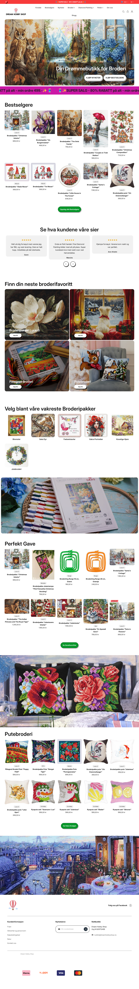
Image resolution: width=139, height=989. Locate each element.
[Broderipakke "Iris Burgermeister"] (43, 122)
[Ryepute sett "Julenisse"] (69, 791)
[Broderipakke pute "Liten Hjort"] (17, 791)
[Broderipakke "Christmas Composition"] (122, 127)
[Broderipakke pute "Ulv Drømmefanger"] (122, 175)
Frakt (9, 927)
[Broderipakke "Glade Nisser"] (17, 172)
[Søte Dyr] (43, 425)
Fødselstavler (69, 439)
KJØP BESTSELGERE (115, 78)
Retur (9, 939)
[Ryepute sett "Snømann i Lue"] (43, 791)
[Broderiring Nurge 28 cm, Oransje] (95, 561)
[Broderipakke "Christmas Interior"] (17, 120)
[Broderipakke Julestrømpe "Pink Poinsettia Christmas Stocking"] (43, 565)
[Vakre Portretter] (96, 425)
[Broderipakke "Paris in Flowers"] (122, 611)
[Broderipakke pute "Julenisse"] (122, 751)
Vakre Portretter (96, 439)
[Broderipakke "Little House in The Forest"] (69, 175)
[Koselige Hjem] (122, 425)
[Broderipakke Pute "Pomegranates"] (69, 751)
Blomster (16, 439)
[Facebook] (6, 2)
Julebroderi (16, 469)
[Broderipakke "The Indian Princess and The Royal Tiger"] (17, 606)
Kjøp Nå (15, 335)
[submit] (86, 929)
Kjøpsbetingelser (13, 935)
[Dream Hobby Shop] (16, 11)
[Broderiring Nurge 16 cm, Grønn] (69, 561)
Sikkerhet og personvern (16, 931)
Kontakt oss (11, 943)
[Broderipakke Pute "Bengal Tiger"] (43, 751)
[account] (132, 12)
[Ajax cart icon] (128, 12)
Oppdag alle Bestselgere (69, 209)
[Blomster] (16, 425)
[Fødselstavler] (69, 425)
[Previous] (66, 264)
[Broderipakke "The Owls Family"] (69, 123)
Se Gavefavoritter (69, 645)
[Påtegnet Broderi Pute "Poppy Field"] (17, 751)
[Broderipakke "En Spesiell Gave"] (95, 611)
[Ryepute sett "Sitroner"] (122, 791)
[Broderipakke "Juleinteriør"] (69, 608)
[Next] (73, 264)
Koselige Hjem (122, 439)
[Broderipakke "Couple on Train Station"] (95, 128)
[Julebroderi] (16, 455)
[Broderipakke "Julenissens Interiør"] (43, 608)
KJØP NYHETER (93, 78)
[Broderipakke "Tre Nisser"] (43, 172)
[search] (123, 12)
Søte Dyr (43, 439)
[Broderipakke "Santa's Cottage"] (95, 171)
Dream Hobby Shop (27, 954)
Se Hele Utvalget (69, 826)
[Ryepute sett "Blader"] (95, 791)
